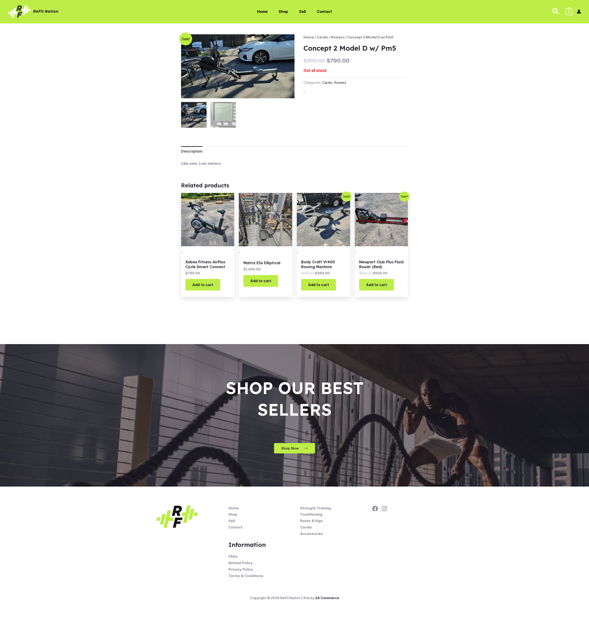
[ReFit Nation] (33, 11)
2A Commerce (327, 598)
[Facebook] (375, 508)
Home (308, 37)
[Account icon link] (579, 11)
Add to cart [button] (202, 284)
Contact (235, 527)
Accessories (311, 533)
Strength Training (315, 508)
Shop (232, 514)
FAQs (233, 556)
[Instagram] (384, 508)
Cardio (322, 37)
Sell (231, 521)
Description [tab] (191, 151)
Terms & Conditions (245, 576)
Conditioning (311, 514)
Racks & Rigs (311, 521)
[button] (555, 11)
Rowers (338, 37)
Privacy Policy (240, 569)
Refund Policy (240, 563)
